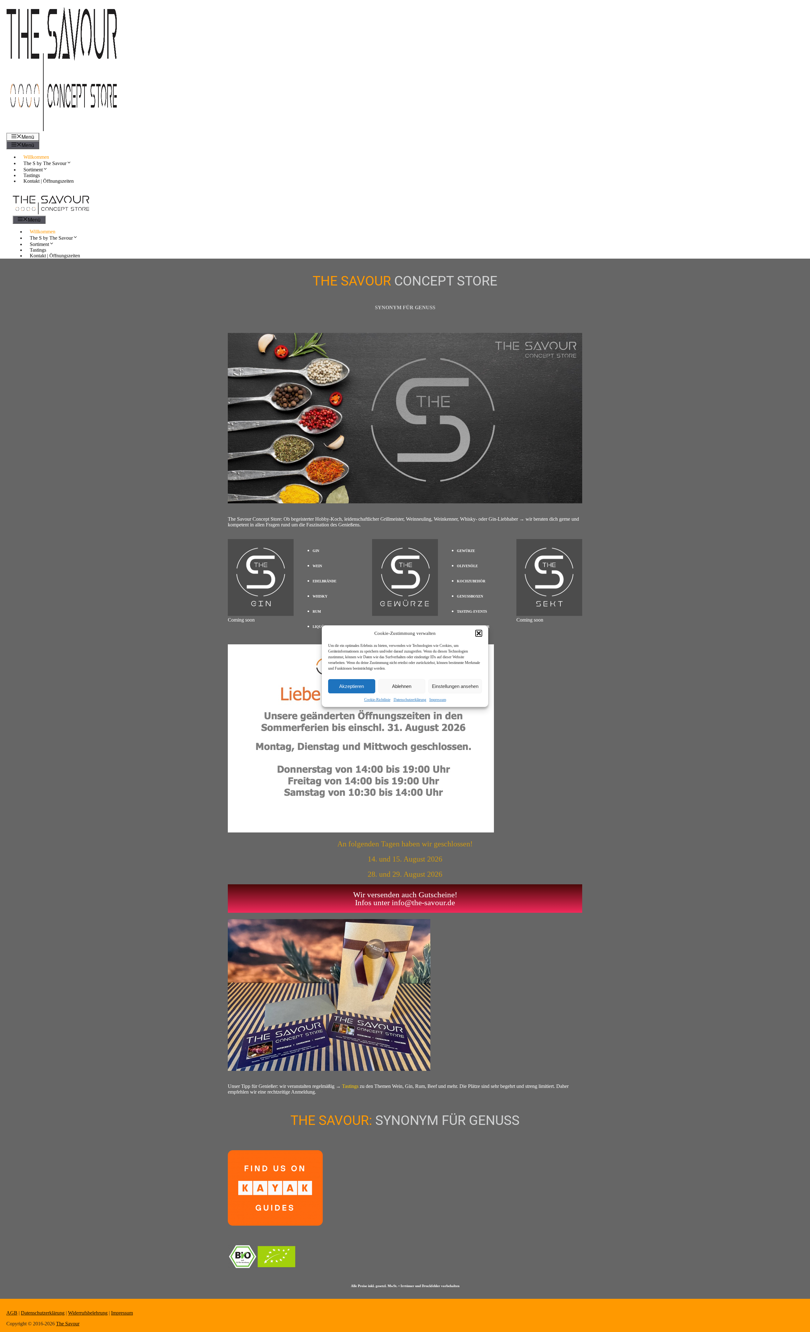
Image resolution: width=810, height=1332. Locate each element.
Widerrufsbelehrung (88, 1313)
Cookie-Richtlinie (377, 699)
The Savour (67, 1323)
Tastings (31, 175)
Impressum (437, 699)
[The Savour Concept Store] (51, 212)
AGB (11, 1313)
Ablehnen (401, 686)
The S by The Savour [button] (44, 163)
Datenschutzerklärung (410, 699)
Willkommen (36, 157)
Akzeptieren (351, 686)
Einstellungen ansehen (455, 686)
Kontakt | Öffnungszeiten (48, 181)
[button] (479, 633)
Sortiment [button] (33, 169)
